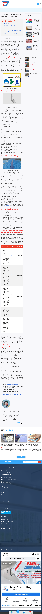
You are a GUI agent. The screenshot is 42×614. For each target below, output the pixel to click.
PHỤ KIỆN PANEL (4, 499)
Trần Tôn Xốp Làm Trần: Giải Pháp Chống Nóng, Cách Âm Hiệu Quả (36, 27)
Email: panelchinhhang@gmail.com (9, 479)
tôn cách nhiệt (14, 109)
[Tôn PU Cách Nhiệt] (27, 74)
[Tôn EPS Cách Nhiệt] (27, 69)
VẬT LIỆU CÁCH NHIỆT (5, 501)
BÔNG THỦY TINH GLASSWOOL (6, 506)
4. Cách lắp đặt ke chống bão (9, 28)
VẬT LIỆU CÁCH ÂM (4, 503)
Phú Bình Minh (18, 422)
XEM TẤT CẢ (21, 457)
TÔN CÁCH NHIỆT (4, 497)
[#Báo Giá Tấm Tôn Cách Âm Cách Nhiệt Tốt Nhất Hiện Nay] (7, 438)
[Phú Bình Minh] (6, 408)
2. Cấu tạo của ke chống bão (9, 25)
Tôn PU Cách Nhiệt (33, 73)
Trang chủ (4, 9)
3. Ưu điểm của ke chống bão (9, 26)
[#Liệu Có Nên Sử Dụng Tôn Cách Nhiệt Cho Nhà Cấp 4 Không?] (29, 41)
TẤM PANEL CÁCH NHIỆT (5, 494)
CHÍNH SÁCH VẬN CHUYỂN (6, 525)
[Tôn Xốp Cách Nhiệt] (27, 64)
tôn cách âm (6, 205)
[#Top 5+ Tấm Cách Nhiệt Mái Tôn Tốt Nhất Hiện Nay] (21, 438)
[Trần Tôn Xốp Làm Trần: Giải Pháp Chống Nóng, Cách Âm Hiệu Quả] (29, 28)
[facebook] (2, 487)
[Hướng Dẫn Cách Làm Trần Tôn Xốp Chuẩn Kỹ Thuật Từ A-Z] (29, 21)
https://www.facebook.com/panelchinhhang (12, 394)
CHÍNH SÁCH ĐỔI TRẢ (5, 519)
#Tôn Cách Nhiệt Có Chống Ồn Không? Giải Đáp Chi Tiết (36, 46)
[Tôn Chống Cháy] (27, 59)
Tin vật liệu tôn (10, 9)
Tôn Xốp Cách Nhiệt (34, 62)
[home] (5, 3)
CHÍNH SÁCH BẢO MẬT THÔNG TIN (7, 521)
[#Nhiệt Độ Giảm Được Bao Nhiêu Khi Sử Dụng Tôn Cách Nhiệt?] (29, 34)
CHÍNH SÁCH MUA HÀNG (5, 528)
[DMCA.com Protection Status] (6, 511)
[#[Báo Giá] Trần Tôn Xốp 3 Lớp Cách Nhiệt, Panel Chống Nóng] (34, 438)
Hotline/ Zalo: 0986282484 (7, 477)
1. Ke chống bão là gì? (7, 23)
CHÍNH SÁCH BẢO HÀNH (5, 523)
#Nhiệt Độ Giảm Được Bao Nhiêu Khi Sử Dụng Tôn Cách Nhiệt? (36, 33)
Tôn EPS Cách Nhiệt (34, 68)
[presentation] (1, 445)
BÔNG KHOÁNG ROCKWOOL (6, 508)
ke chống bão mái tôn (16, 48)
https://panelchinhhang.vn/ (12, 384)
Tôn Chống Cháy (33, 57)
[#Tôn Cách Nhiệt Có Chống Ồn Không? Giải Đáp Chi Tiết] (29, 48)
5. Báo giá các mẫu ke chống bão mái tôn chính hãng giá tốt (12, 31)
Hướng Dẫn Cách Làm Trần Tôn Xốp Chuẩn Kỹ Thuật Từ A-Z (36, 20)
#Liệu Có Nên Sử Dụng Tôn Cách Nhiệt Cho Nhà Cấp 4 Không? (36, 40)
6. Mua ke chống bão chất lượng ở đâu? (11, 33)
